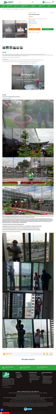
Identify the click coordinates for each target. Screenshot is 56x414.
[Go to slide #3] (11, 47)
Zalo (1, 409)
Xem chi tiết (7, 368)
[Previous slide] (4, 29)
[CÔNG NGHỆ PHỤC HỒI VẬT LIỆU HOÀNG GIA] (7, 2)
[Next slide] (26, 29)
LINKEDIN (9, 98)
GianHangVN (43, 412)
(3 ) (34, 12)
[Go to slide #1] (4, 47)
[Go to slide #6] (21, 47)
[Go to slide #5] (18, 47)
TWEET (6, 98)
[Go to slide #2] (7, 47)
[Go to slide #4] (14, 47)
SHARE (3, 98)
